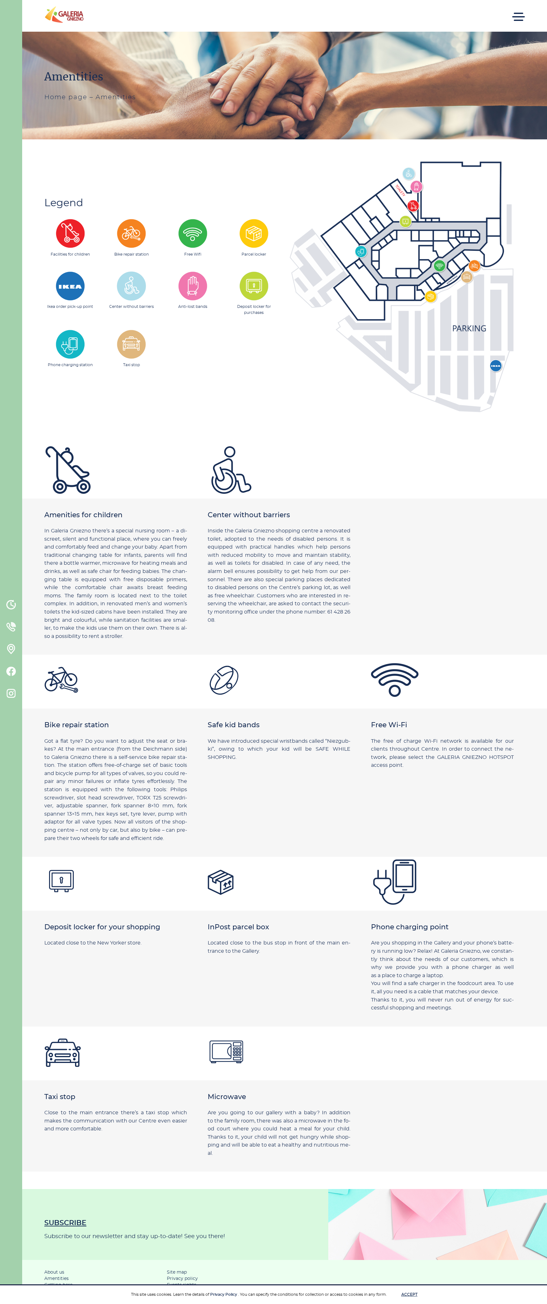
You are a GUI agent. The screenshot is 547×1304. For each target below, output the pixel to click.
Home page (65, 97)
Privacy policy (182, 1278)
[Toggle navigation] (518, 12)
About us (54, 1272)
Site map (177, 1272)
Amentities (56, 1278)
